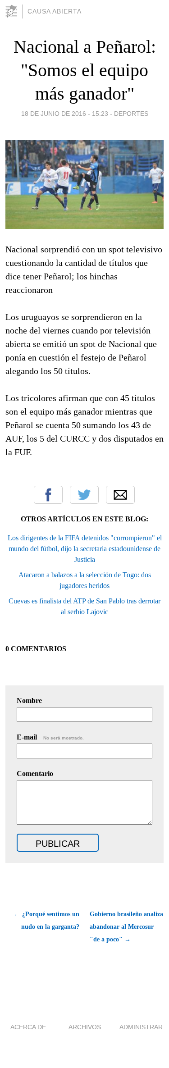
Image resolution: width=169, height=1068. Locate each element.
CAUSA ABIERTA (54, 11)
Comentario (35, 773)
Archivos (85, 1027)
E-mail (50, 737)
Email (120, 495)
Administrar (141, 1027)
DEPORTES (131, 113)
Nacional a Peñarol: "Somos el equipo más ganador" (85, 70)
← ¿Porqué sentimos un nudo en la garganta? (46, 920)
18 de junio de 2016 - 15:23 (64, 113)
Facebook (48, 495)
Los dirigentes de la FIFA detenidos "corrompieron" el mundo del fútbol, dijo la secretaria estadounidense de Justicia (85, 548)
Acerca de (28, 1027)
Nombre (29, 700)
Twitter (84, 495)
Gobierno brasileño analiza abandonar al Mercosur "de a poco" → (126, 927)
